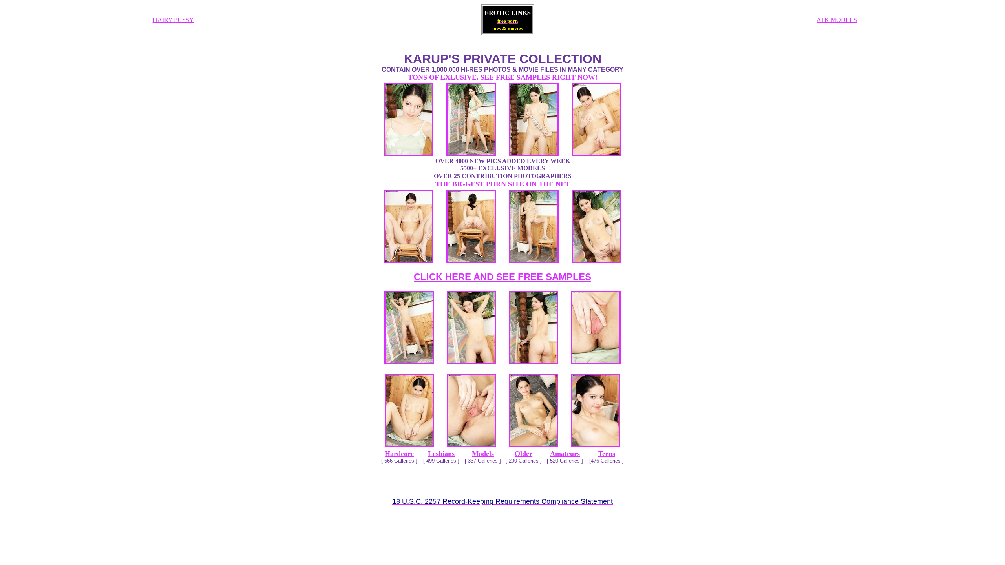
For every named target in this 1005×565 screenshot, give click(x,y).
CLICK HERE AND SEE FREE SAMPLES (502, 277)
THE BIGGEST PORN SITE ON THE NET (502, 184)
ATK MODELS (837, 19)
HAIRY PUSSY (173, 19)
